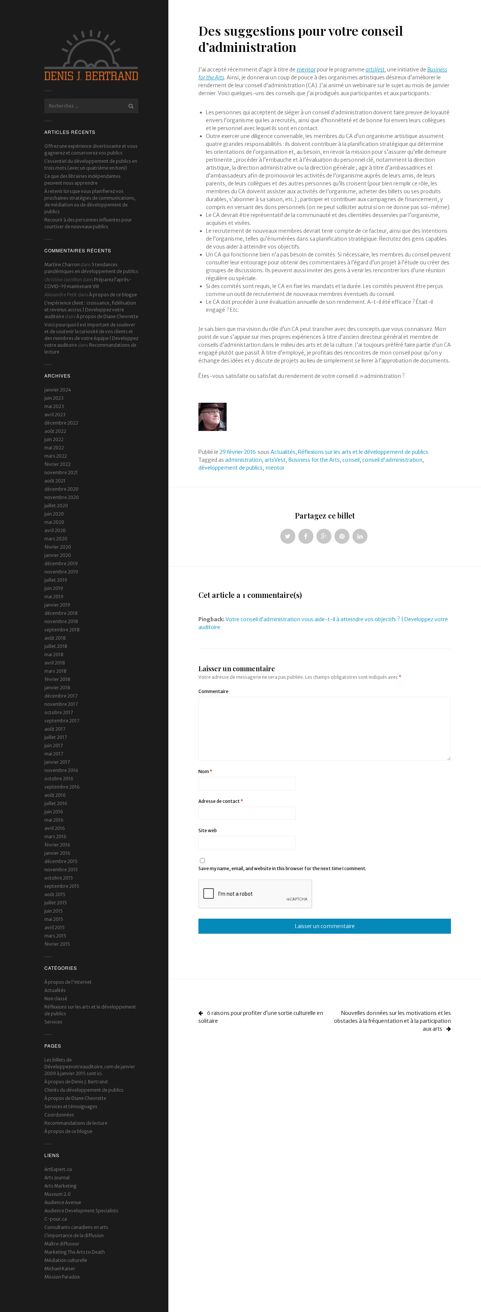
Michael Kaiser (59, 1268)
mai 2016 (54, 820)
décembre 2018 (61, 613)
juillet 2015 (55, 903)
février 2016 (57, 845)
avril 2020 (55, 530)
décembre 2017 (60, 696)
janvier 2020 (57, 555)
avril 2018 (54, 663)
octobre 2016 (58, 778)
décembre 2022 (61, 423)
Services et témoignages (70, 1106)
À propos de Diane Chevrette (107, 316)
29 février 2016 (237, 452)
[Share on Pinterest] (341, 536)
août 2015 (54, 894)
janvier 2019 (57, 605)
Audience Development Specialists (81, 1210)
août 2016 (55, 795)
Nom (205, 771)
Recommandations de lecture (75, 1123)
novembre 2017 (61, 704)
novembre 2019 (61, 572)
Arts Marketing (60, 1186)
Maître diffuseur (61, 1244)
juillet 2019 (55, 580)
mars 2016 (55, 836)
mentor (306, 69)
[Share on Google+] (323, 536)
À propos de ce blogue (113, 294)
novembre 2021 (61, 472)
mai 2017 (53, 754)
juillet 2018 (55, 646)
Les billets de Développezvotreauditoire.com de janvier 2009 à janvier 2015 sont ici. (89, 1066)
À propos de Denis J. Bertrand (75, 1081)
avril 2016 (54, 828)
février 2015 (57, 944)
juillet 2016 (55, 803)
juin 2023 (54, 398)
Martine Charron (62, 264)
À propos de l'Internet (68, 982)
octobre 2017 (58, 712)
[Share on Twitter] (287, 536)
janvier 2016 (57, 853)
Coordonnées (59, 1115)
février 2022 (57, 464)
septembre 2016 (62, 787)
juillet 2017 (55, 737)
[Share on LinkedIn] (360, 536)
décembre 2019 (61, 563)
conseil (351, 460)
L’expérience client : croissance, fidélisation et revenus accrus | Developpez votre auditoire (90, 309)
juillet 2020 (56, 505)
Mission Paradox (62, 1277)
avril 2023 (54, 414)
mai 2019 (54, 596)
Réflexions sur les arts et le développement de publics (363, 452)
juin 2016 (53, 812)
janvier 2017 (57, 762)
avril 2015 (54, 927)
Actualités (55, 990)
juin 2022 (54, 439)
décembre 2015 (60, 861)
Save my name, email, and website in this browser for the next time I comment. (282, 868)
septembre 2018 (62, 629)
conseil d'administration (392, 460)
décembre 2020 (61, 489)
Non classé (55, 998)
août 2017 (54, 729)
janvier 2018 (57, 687)
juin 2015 (53, 911)
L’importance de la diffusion (74, 1235)
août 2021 (54, 481)
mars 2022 (55, 456)
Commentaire (213, 691)
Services (53, 1022)
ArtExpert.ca (58, 1169)
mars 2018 (55, 671)
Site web (207, 830)
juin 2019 (53, 588)
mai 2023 (54, 406)
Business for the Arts (314, 460)
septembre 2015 (61, 886)
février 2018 (57, 679)
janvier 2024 (57, 390)
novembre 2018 (61, 621)
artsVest (275, 460)
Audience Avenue (62, 1202)
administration (243, 460)
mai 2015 (53, 919)
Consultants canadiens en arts (76, 1227)
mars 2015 (55, 936)
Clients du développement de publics (84, 1090)
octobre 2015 (58, 878)
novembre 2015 (61, 869)
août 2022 (55, 431)
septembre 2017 (61, 720)
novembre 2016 (61, 770)
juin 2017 (53, 745)
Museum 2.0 (57, 1194)
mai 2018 (54, 654)
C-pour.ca (55, 1219)
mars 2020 (55, 538)
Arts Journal (57, 1177)
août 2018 (55, 638)
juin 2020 (54, 514)
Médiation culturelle (65, 1260)
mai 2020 (54, 522)
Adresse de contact (220, 801)
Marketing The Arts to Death (74, 1252)
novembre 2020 (61, 497)
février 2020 (57, 547)
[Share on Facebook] (305, 536)
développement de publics (230, 467)
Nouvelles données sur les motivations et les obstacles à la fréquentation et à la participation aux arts (392, 1021)
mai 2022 (54, 447)
